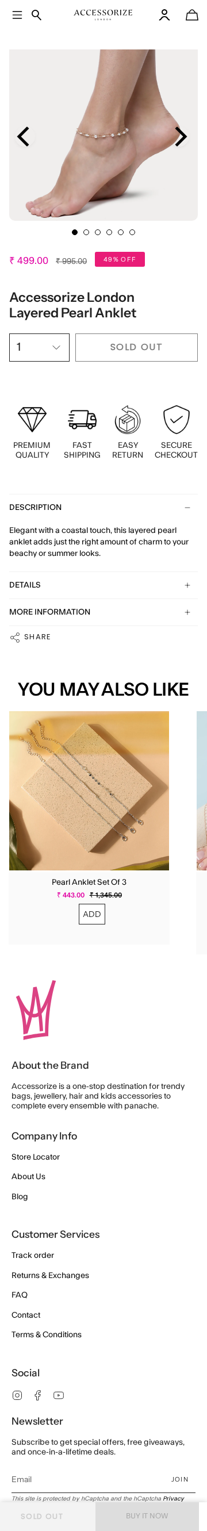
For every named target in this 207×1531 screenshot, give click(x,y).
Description (35, 508)
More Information (49, 612)
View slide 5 (121, 232)
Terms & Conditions (47, 1335)
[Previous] (25, 136)
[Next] (179, 136)
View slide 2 (86, 232)
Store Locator (36, 1157)
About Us (28, 1177)
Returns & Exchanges (50, 1276)
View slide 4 (109, 232)
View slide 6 (132, 232)
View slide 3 (98, 232)
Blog (20, 1197)
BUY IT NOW (147, 1516)
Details (25, 585)
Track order (33, 1256)
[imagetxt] (103, 15)
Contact (26, 1315)
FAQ (20, 1295)
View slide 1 (75, 232)
